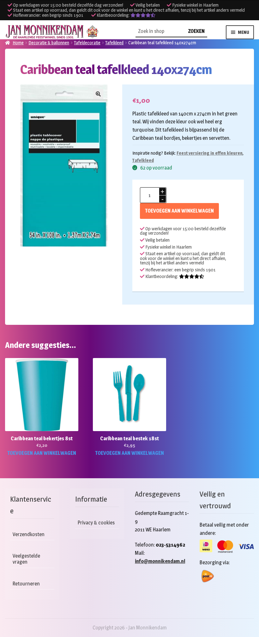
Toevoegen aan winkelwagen (179, 211)
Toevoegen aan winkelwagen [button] (41, 453)
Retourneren (26, 584)
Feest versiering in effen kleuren (210, 153)
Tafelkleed (143, 160)
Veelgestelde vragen (26, 559)
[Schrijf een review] (142, 15)
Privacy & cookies (96, 523)
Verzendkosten (29, 534)
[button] (98, 94)
